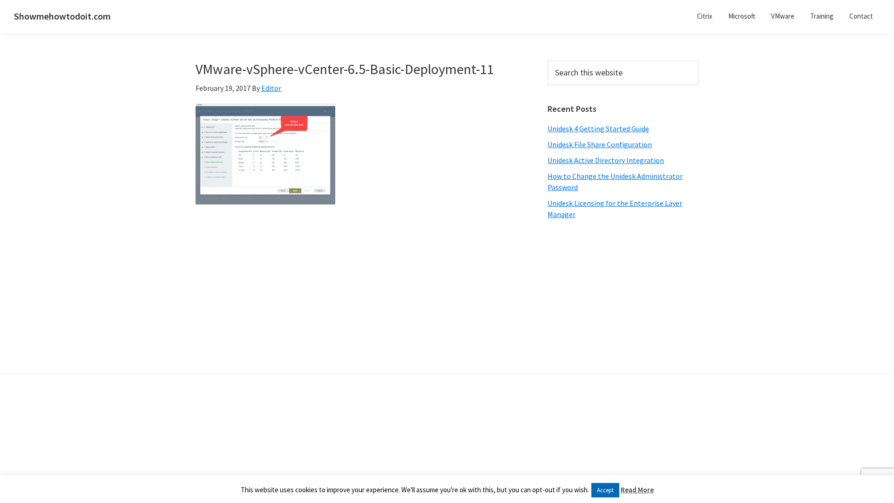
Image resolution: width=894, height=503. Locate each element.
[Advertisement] (623, 296)
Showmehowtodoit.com (62, 16)
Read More (637, 489)
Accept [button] (605, 490)
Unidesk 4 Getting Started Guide (598, 128)
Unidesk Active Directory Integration (606, 160)
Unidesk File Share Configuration (600, 144)
